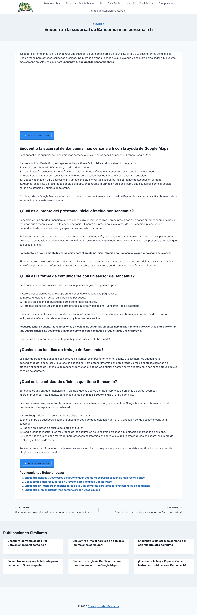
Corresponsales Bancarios (103, 606)
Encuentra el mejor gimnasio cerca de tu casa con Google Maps (53, 510)
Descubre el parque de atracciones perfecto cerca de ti (148, 510)
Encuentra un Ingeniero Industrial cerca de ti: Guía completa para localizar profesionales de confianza (87, 485)
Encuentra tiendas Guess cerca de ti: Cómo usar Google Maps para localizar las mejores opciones (85, 477)
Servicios (98, 24)
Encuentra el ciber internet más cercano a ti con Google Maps (62, 489)
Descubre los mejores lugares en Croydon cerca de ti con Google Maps (68, 481)
